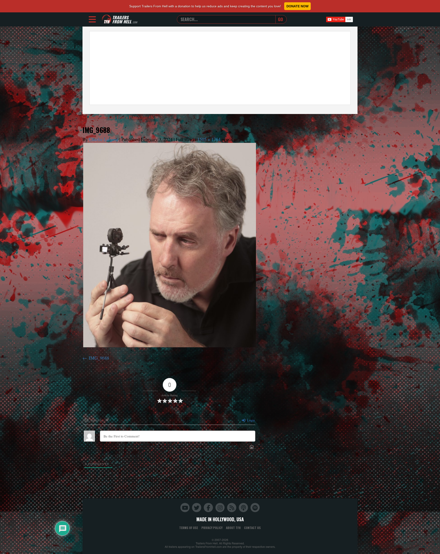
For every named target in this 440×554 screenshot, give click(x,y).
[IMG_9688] (169, 245)
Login (250, 420)
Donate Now (297, 6)
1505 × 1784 (208, 139)
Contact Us (252, 527)
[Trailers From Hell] (106, 19)
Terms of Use (188, 527)
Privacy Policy (212, 527)
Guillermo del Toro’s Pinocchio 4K (118, 117)
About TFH (233, 527)
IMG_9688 (99, 358)
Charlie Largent (103, 139)
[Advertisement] (220, 68)
